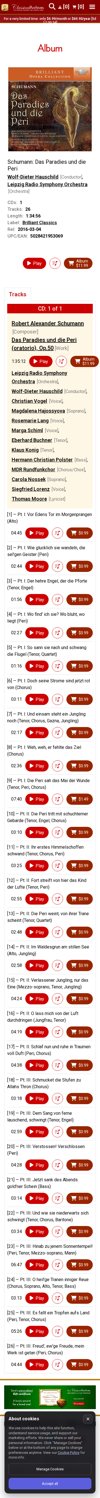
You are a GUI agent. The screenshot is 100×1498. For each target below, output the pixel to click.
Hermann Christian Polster (42, 460)
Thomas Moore (29, 499)
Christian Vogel (29, 401)
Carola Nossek (29, 479)
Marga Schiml (27, 430)
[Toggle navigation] (92, 7)
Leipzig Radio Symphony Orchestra (48, 184)
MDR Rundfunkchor (33, 469)
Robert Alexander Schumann (48, 323)
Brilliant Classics (39, 222)
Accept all (50, 1484)
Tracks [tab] (17, 294)
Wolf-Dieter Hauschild (33, 177)
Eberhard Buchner (32, 440)
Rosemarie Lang (30, 420)
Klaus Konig (25, 450)
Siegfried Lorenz (31, 489)
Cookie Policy (68, 1452)
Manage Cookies (50, 1469)
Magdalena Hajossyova (38, 411)
